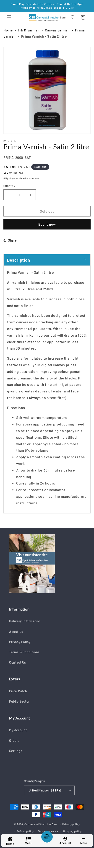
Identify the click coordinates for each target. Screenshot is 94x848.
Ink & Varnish (28, 30)
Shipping (8, 178)
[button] (9, 17)
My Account (18, 730)
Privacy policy (71, 824)
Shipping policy (72, 831)
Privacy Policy (19, 642)
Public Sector (19, 701)
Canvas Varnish (57, 30)
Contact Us (17, 662)
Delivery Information (25, 621)
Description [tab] (18, 260)
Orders (14, 740)
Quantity (9, 186)
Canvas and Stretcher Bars (40, 824)
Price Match (18, 691)
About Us (16, 632)
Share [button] (12, 240)
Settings (15, 751)
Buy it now (47, 224)
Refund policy (25, 831)
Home (8, 30)
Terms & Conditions (24, 652)
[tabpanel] (47, 389)
